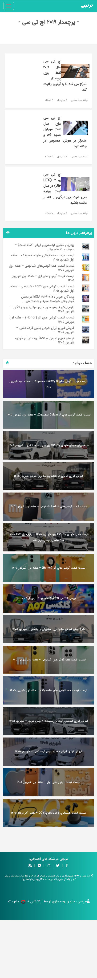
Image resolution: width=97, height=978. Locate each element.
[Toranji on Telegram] (39, 865)
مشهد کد (13, 901)
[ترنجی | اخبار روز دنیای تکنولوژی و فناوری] (87, 6)
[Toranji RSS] (30, 865)
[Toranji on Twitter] (57, 865)
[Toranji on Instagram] (48, 865)
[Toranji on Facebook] (67, 865)
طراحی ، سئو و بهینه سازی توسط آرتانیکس (58, 901)
